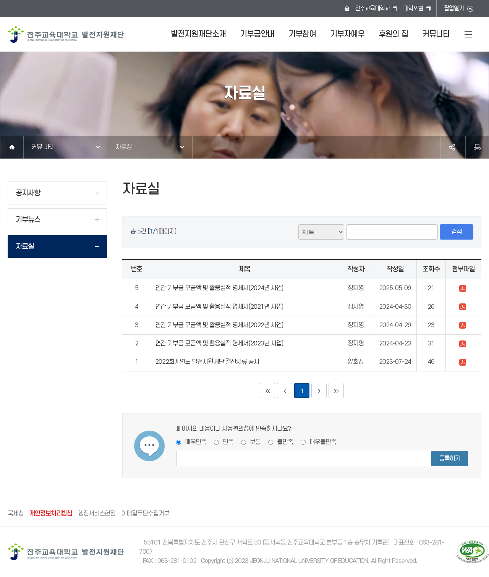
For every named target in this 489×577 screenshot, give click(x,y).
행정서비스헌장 (96, 513)
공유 (451, 147)
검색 (456, 232)
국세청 (16, 513)
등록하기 (449, 458)
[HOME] (11, 147)
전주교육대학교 (372, 8)
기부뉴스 (28, 220)
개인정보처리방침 (50, 513)
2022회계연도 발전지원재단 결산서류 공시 (207, 361)
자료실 (124, 147)
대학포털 (413, 8)
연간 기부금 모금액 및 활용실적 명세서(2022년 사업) (219, 325)
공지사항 (28, 193)
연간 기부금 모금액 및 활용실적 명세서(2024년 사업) (219, 288)
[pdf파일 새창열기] (462, 288)
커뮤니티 (42, 147)
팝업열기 (454, 8)
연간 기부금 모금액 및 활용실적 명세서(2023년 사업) (219, 343)
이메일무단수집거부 (145, 513)
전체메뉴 (468, 34)
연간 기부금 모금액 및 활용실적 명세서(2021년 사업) (219, 306)
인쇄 (477, 147)
